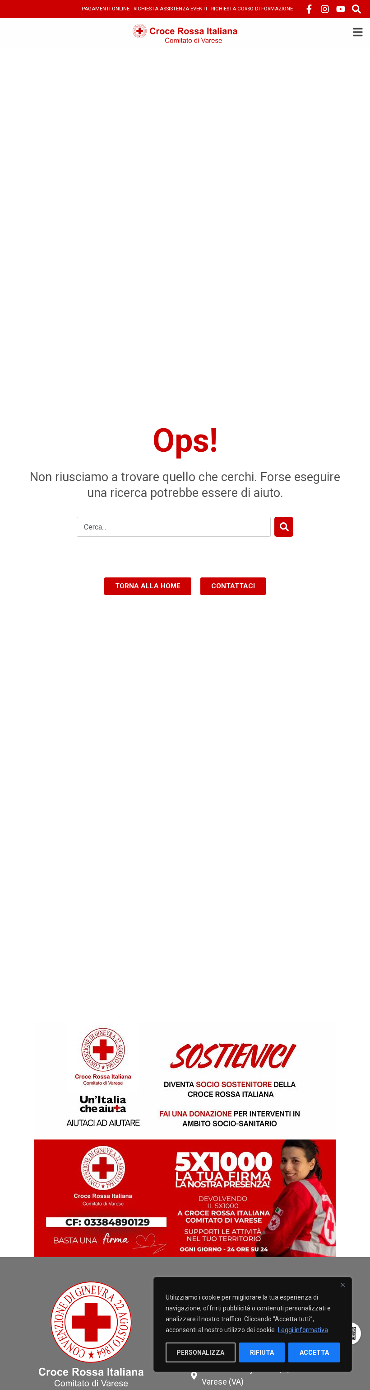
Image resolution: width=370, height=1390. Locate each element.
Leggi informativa (303, 1329)
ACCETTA (314, 1352)
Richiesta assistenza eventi (170, 9)
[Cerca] (283, 527)
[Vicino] (342, 1284)
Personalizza (200, 1352)
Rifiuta (262, 1352)
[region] (252, 1324)
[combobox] (174, 527)
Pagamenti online (106, 9)
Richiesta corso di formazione (252, 9)
